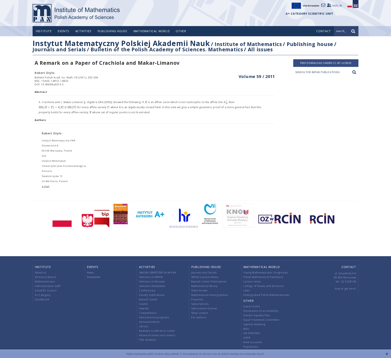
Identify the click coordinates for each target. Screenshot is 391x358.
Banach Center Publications (208, 281)
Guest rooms (251, 306)
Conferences (147, 290)
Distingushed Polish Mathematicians (266, 295)
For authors (198, 317)
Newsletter (94, 277)
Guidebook (42, 299)
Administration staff (47, 286)
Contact (349, 267)
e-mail (45, 186)
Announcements (149, 322)
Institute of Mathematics (248, 44)
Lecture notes (252, 281)
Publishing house (112, 31)
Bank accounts (252, 342)
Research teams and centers (157, 335)
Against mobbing (254, 324)
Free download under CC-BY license (325, 63)
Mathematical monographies (209, 295)
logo (76, 13)
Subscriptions (200, 304)
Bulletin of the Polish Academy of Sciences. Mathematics (167, 49)
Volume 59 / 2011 (257, 76)
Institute (44, 31)
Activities (83, 31)
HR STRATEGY (251, 333)
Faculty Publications (152, 295)
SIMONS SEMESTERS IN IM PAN (157, 272)
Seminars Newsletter (152, 286)
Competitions (147, 313)
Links (246, 290)
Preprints (197, 299)
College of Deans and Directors (263, 286)
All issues (260, 49)
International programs (154, 317)
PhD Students (147, 340)
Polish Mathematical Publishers (263, 277)
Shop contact (199, 313)
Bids (246, 329)
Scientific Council (46, 290)
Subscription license (204, 308)
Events (63, 31)
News (90, 272)
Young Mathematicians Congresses (265, 272)
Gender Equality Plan (256, 315)
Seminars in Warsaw (152, 281)
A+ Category (43, 295)
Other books (199, 290)
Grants (143, 304)
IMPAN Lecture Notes (204, 277)
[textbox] (146, 102)
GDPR (246, 337)
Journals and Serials (59, 49)
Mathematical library (204, 286)
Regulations (250, 346)
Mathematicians (45, 281)
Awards (144, 308)
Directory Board (45, 277)
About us (40, 272)
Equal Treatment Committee (261, 320)
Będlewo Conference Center (157, 331)
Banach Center (148, 299)
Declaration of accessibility (260, 311)
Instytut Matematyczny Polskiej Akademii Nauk (121, 43)
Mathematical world (151, 31)
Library (143, 326)
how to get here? (345, 288)
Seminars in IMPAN (151, 277)
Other (181, 31)
